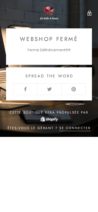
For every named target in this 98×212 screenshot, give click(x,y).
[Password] (88, 12)
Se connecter (74, 128)
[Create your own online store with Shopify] (49, 118)
